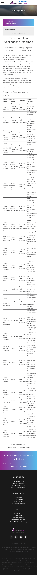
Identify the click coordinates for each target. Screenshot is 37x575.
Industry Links (7, 549)
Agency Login (18, 513)
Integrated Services (18, 503)
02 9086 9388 (19, 481)
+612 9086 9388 (20, 485)
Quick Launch (18, 515)
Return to (10, 22)
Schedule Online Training (18, 522)
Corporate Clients (18, 501)
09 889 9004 (20, 483)
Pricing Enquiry (18, 497)
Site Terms (23, 547)
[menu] (2, 2)
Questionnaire (13, 551)
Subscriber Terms (7, 547)
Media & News (18, 499)
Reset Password (23, 551)
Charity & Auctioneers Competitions (23, 549)
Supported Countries (18, 519)
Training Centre (11, 447)
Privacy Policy (31, 547)
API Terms (16, 547)
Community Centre (24, 447)
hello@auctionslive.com (18, 487)
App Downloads (18, 517)
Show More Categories (19, 33)
